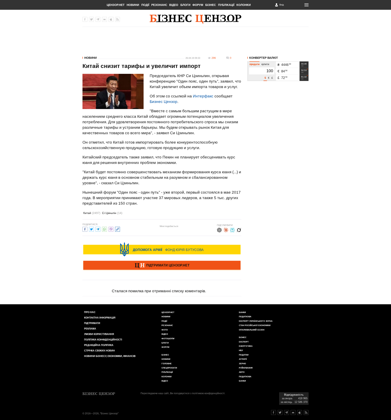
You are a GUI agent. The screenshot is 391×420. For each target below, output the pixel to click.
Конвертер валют (263, 57)
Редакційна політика (98, 345)
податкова (245, 376)
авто (242, 372)
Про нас (90, 312)
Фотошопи (167, 338)
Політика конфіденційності (103, 339)
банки (242, 312)
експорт (244, 342)
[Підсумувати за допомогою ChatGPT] (219, 229)
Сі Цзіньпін (112, 213)
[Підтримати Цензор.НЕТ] (161, 265)
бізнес (242, 337)
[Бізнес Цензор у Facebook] (84, 19)
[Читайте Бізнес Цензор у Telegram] (286, 412)
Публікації (226, 5)
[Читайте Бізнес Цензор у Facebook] (273, 412)
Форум (197, 5)
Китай (91, 213)
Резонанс (159, 5)
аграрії (243, 359)
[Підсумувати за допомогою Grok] (238, 229)
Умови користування (99, 334)
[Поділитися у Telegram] (98, 228)
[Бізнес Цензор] (195, 19)
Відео (173, 5)
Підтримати (92, 323)
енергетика (246, 346)
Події (145, 5)
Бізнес (210, 5)
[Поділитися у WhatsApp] (104, 228)
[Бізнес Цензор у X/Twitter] (91, 19)
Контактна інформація (99, 317)
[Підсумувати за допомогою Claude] (225, 229)
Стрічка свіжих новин (99, 350)
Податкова (245, 316)
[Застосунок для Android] (104, 19)
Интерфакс (203, 96)
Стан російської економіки (254, 325)
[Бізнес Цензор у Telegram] (98, 19)
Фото (164, 330)
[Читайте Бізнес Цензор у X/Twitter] (280, 412)
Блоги (185, 5)
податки (243, 355)
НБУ (241, 350)
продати (254, 64)
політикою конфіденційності (208, 393)
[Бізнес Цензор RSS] (117, 19)
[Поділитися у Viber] (111, 228)
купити (265, 64)
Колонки (243, 5)
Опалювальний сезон (251, 330)
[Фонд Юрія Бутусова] (161, 249)
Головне (166, 363)
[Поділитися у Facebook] (84, 228)
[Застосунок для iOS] (111, 19)
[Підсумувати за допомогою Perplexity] (232, 229)
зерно (242, 363)
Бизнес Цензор (163, 101)
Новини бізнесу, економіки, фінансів (110, 356)
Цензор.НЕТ (116, 5)
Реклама (90, 328)
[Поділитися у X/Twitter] (91, 228)
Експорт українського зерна (255, 321)
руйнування (246, 368)
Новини (133, 5)
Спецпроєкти (169, 368)
